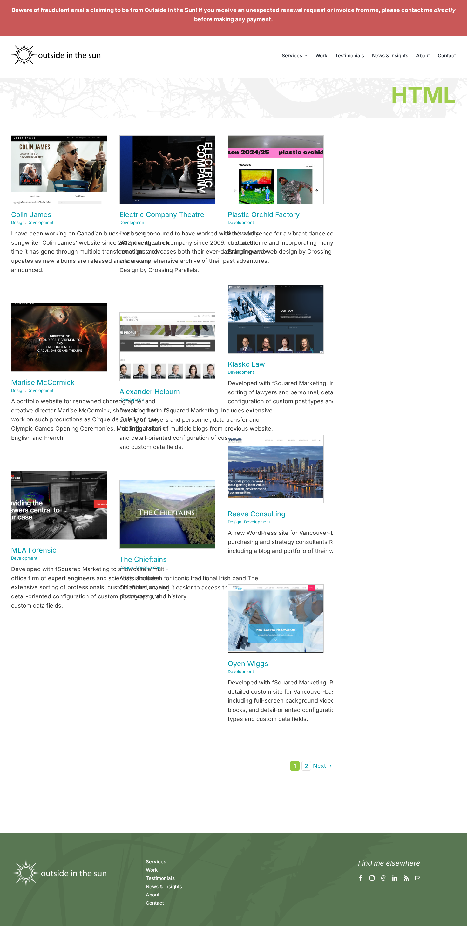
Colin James (31, 214)
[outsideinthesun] (56, 44)
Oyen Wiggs (248, 663)
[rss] (406, 878)
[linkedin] (394, 878)
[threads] (383, 878)
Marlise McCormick (43, 382)
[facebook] (360, 878)
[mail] (417, 878)
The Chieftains (143, 559)
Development (40, 222)
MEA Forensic (34, 550)
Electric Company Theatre (161, 214)
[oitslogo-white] (58, 860)
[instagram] (372, 878)
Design (18, 222)
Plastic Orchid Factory (264, 214)
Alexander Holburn (149, 391)
